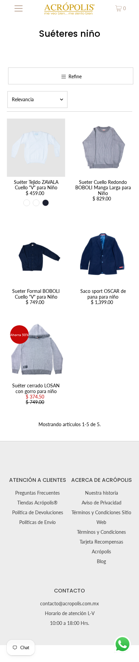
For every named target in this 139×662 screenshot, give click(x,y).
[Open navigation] (18, 8)
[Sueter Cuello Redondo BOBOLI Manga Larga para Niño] (103, 147)
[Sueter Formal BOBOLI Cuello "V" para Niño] (36, 256)
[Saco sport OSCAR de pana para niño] (103, 256)
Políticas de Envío (37, 522)
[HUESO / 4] (36, 202)
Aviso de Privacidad (101, 502)
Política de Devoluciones (37, 512)
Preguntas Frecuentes (37, 493)
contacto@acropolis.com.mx (69, 603)
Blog (101, 561)
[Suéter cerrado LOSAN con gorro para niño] (36, 351)
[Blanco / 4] (26, 202)
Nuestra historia (101, 493)
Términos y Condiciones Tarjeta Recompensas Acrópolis (101, 541)
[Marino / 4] (45, 202)
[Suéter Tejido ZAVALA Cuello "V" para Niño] (36, 147)
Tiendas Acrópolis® (37, 502)
